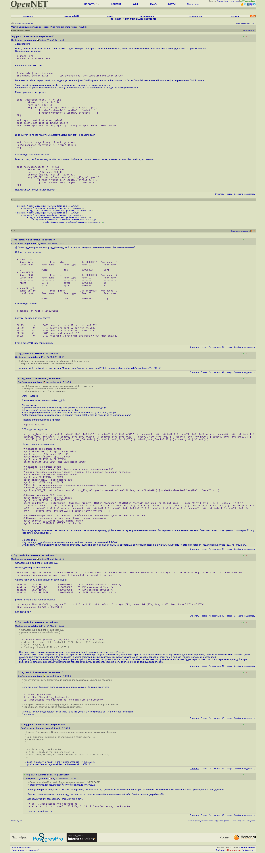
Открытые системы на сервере (34, 27)
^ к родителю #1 (216, 372)
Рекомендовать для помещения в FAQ (202, 821)
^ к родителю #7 (216, 815)
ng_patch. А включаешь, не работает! (34, 206)
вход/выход (196, 16)
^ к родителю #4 (216, 666)
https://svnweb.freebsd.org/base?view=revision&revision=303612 (57, 764)
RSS (253, 231)
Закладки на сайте (21, 847)
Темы (234, 821)
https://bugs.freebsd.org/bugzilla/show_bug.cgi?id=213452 (132, 368)
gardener (31, 40)
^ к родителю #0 (216, 347)
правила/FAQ (71, 16)
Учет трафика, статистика (63, 27)
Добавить (221, 850)
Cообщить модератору (244, 194)
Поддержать (233, 850)
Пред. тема (241, 821)
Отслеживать (249, 30)
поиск (110, 16)
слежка (235, 16)
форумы (28, 16)
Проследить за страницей (25, 850)
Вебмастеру (248, 850)
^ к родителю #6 (216, 768)
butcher (63, 208)
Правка (229, 194)
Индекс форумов (224, 821)
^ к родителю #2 (216, 549)
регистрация (234, 1)
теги (196, 4)
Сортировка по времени (240, 231)
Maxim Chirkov (246, 847)
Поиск (190, 4)
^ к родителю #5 (216, 718)
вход (226, 1)
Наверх (229, 347)
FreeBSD (82, 27)
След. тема (251, 821)
